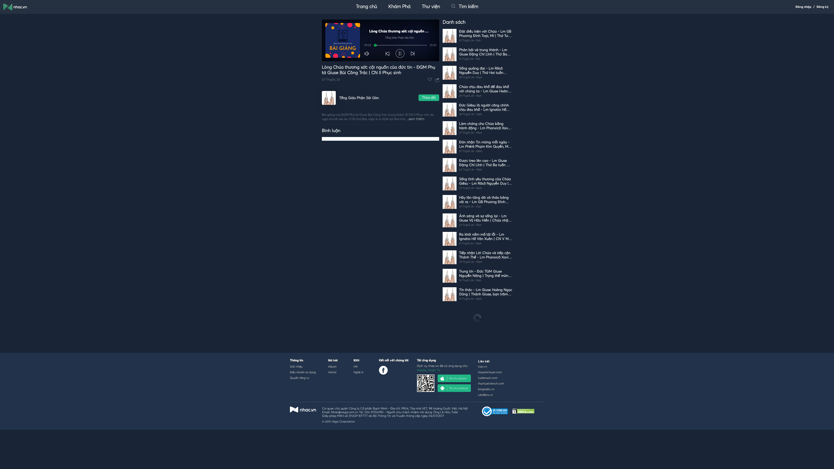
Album (332, 366)
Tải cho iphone (458, 378)
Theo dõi (429, 97)
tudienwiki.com (487, 378)
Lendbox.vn (485, 394)
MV (356, 366)
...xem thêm (415, 119)
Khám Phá (399, 6)
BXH (356, 360)
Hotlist (332, 372)
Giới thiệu (296, 366)
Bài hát (333, 360)
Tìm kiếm (468, 6)
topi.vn (482, 366)
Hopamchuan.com (490, 372)
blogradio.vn (486, 389)
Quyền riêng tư (299, 378)
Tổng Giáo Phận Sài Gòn (359, 98)
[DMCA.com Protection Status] (523, 412)
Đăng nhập (803, 6)
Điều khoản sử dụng (303, 372)
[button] (367, 53)
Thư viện (431, 6)
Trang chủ (366, 6)
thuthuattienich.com (491, 383)
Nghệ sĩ (358, 372)
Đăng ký (823, 6)
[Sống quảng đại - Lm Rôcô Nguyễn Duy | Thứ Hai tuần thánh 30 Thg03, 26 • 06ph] (477, 82)
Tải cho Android (458, 388)
